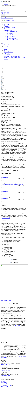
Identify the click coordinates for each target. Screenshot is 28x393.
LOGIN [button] (6, 4)
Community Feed (8, 56)
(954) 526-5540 (4, 386)
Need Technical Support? (7, 18)
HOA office (17, 325)
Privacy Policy (22, 356)
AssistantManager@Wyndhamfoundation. (11, 184)
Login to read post (5, 364)
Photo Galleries (17, 57)
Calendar (14, 56)
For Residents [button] (7, 54)
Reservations (10, 57)
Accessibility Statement (6, 385)
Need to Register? (5, 13)
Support (3, 381)
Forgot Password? (5, 12)
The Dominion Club (6, 300)
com (22, 184)
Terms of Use (4, 357)
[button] (15, 30)
